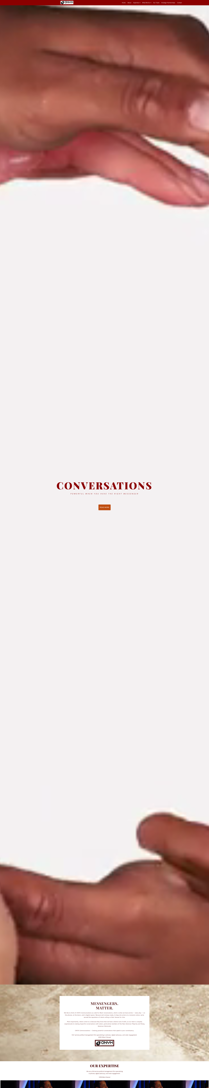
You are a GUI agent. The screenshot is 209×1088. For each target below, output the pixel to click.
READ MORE (104, 507)
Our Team (156, 3)
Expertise (136, 3)
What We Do (146, 3)
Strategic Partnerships (168, 3)
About (129, 3)
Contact (179, 3)
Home (124, 3)
